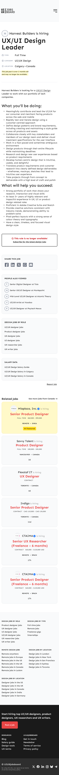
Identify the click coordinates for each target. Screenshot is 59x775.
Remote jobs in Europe (12, 657)
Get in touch (29, 739)
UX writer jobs (11, 349)
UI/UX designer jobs (14, 327)
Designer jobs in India (12, 692)
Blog (4, 739)
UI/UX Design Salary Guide (17, 367)
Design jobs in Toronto (39, 667)
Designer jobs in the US (12, 682)
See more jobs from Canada (42, 399)
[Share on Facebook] (7, 265)
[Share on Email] (31, 265)
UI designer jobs (12, 340)
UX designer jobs (12, 336)
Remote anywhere (10, 654)
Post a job (10, 725)
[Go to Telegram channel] (56, 766)
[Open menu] (55, 10)
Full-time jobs (33, 625)
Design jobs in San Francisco (42, 660)
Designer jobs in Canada (13, 689)
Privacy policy (30, 749)
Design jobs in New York (40, 657)
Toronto (25, 486)
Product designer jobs (15, 331)
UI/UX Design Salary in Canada (19, 376)
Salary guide (8, 742)
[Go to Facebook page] (38, 766)
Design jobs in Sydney (39, 664)
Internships (32, 635)
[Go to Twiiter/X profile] (33, 766)
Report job (52, 384)
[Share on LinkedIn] (13, 265)
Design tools (8, 745)
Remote (25, 555)
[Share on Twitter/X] (19, 265)
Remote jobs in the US (12, 660)
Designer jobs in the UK (12, 686)
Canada (30, 66)
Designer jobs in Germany (13, 696)
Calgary (19, 66)
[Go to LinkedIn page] (42, 766)
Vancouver (25, 455)
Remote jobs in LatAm (12, 670)
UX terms (6, 749)
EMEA (34, 423)
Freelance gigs (34, 632)
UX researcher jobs (13, 345)
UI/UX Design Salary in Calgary (19, 371)
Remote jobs (33, 628)
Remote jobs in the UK (12, 664)
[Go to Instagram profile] (47, 766)
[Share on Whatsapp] (25, 265)
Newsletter (29, 742)
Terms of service (32, 745)
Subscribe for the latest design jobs (29, 242)
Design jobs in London (39, 654)
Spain (34, 555)
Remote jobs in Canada (12, 667)
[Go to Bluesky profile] (51, 766)
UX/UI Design (43, 90)
